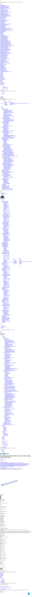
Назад (6, 348)
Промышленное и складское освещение (8, 466)
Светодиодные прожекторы (8, 412)
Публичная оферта (2, 589)
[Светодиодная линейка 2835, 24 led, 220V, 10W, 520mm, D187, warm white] (9, 490)
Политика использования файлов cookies (5, 587)
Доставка (1, 575)
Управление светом (7, 372)
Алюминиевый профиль (8, 364)
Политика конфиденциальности (4, 586)
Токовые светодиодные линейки (18, 468)
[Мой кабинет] (0, 330)
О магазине (4, 427)
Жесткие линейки (2, 468)
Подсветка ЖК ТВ (11, 468)
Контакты (1, 577)
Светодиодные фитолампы (17, 465)
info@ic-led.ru (2, 90)
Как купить (4, 433)
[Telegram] (8, 453)
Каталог (4, 337)
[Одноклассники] (1, 453)
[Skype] (7, 453)
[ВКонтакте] (0, 453)
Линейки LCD (7, 468)
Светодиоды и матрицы (8, 417)
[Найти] (1, 3)
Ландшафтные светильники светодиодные (10, 389)
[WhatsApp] (6, 453)
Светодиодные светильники (9, 393)
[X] (4, 453)
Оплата (1, 576)
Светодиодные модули (8, 359)
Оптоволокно (12, 465)
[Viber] (5, 453)
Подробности (2, 520)
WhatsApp (3, 93)
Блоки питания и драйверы (8, 379)
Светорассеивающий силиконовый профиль (8, 463)
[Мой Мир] (2, 453)
